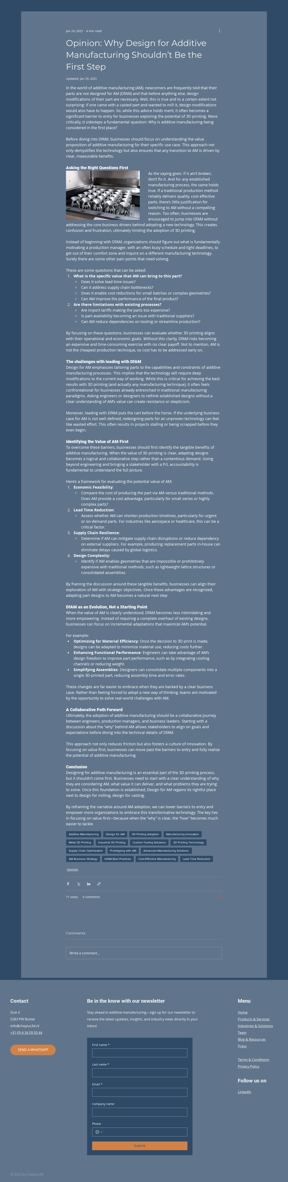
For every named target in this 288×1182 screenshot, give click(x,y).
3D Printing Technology (188, 842)
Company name (103, 1104)
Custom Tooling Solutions (149, 842)
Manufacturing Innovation (182, 834)
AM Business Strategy (83, 858)
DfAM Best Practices (118, 858)
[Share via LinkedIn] (89, 884)
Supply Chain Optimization (86, 850)
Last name (100, 1064)
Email (97, 1084)
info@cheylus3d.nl (24, 1026)
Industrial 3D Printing (111, 842)
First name (101, 1045)
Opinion (72, 869)
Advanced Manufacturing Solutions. (166, 850)
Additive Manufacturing (84, 834)
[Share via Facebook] (68, 884)
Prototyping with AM (123, 850)
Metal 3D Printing (80, 842)
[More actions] (219, 30)
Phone (96, 1124)
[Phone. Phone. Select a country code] (99, 1132)
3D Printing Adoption (145, 834)
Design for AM (115, 834)
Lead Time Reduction (196, 858)
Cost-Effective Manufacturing (157, 858)
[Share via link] (99, 884)
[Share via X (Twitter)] (78, 884)
